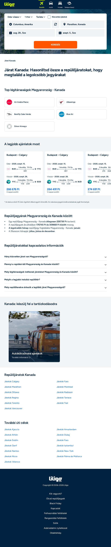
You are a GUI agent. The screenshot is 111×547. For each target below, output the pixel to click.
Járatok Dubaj (63, 435)
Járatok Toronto (11, 403)
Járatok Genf (10, 445)
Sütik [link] (55, 523)
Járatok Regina (11, 397)
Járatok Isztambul (65, 445)
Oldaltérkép (55, 533)
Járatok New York (65, 451)
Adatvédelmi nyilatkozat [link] (55, 528)
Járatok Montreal (65, 387)
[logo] (9, 4)
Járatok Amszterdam (66, 429)
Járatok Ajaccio (11, 429)
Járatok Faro (62, 381)
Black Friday (55, 503)
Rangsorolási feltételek (56, 518)
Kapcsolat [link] (55, 508)
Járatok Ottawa (11, 392)
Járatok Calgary (11, 381)
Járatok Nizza (10, 456)
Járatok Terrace (64, 397)
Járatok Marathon (12, 387)
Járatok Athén (11, 435)
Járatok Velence (12, 461)
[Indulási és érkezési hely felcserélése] (55, 24)
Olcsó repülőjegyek (55, 498)
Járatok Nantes (11, 451)
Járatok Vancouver (13, 408)
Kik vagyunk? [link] (55, 493)
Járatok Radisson (65, 392)
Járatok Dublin (11, 440)
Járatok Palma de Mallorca (69, 456)
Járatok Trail (62, 403)
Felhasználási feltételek (55, 513)
